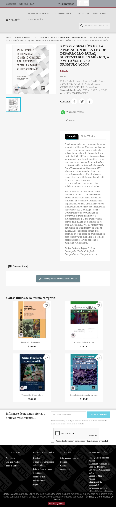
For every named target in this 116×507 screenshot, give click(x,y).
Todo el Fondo (12, 466)
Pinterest (90, 101)
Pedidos (63, 462)
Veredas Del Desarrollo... (32, 395)
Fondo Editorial (39, 13)
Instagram (86, 3)
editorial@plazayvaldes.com (101, 491)
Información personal (69, 458)
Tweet (82, 101)
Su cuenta (67, 452)
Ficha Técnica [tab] (88, 136)
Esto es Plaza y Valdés (42, 469)
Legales (36, 458)
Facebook (80, 3)
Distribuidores (39, 481)
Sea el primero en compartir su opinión (60, 279)
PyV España (35, 19)
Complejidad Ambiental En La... (84, 395)
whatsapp (99, 13)
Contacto (82, 13)
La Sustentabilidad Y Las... (84, 342)
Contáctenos (38, 473)
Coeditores (63, 13)
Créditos (63, 466)
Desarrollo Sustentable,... (32, 342)
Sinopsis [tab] (71, 136)
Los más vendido (13, 462)
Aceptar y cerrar (56, 503)
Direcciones (65, 470)
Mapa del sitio (39, 477)
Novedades (10, 458)
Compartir (74, 101)
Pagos (35, 484)
